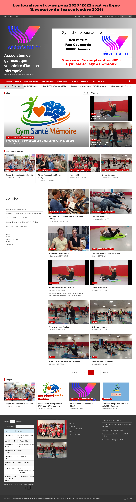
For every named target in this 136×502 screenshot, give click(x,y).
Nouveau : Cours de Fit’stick (61, 288)
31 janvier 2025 (95, 118)
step (127, 170)
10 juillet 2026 (10, 178)
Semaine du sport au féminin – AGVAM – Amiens (72, 86)
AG (39, 170)
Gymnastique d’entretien (102, 361)
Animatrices (102, 16)
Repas (25, 170)
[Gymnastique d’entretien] (111, 346)
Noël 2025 (74, 175)
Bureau (111, 16)
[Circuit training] (111, 201)
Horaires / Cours (31, 81)
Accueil (9, 81)
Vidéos (83, 81)
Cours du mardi (108, 175)
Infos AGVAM (11, 137)
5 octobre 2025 (107, 178)
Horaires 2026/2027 (80, 16)
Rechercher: (11, 426)
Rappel (9, 380)
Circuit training (98, 216)
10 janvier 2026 (42, 180)
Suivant (105, 372)
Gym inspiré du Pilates (101, 142)
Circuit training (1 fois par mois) (106, 253)
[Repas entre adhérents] (68, 238)
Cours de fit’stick (98, 116)
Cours (105, 170)
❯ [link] (32, 488)
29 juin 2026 (42, 409)
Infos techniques (23, 137)
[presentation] (84, 93)
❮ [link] (25, 488)
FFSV (93, 81)
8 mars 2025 (96, 256)
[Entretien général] (111, 311)
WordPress (96, 498)
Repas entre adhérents (59, 253)
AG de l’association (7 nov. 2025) (106, 86)
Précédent (75, 372)
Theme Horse (69, 498)
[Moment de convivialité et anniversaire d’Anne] (68, 201)
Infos (8, 93)
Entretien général (99, 327)
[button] (15, 431)
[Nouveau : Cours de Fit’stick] (68, 272)
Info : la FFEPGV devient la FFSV (38, 86)
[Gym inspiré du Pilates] (68, 311)
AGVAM (17, 144)
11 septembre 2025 (55, 256)
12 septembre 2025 (55, 221)
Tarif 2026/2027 (92, 16)
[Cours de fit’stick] (111, 272)
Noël (82, 170)
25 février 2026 (107, 409)
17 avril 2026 (10, 144)
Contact (117, 16)
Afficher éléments (13, 422)
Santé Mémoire (44, 399)
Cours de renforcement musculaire (64, 361)
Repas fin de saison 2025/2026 (19, 175)
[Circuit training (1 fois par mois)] (111, 238)
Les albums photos (14, 151)
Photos (73, 81)
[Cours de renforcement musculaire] (68, 346)
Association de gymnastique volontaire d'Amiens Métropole (35, 498)
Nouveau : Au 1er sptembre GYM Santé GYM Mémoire (23, 214)
